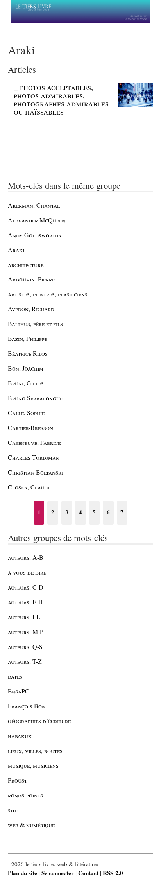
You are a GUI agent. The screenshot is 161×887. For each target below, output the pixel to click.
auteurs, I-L (24, 617)
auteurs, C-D (25, 587)
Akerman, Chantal (34, 205)
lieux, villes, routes (35, 750)
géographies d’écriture (39, 721)
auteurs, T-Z (25, 661)
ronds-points (25, 795)
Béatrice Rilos (28, 353)
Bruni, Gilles (26, 383)
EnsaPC (18, 691)
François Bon (26, 706)
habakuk (20, 735)
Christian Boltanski (35, 472)
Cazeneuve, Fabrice (34, 442)
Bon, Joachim (25, 368)
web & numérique (31, 825)
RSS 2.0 (113, 873)
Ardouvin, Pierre (31, 279)
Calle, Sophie (26, 413)
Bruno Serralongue (35, 398)
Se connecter (57, 873)
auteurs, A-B (25, 557)
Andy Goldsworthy (35, 235)
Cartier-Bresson (30, 427)
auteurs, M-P (25, 631)
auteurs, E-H (25, 602)
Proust (17, 780)
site (13, 810)
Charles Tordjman (33, 457)
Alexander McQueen (36, 220)
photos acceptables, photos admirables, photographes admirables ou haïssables (61, 99)
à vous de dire (27, 572)
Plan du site (22, 873)
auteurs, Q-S (25, 646)
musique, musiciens (33, 765)
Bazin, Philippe (27, 338)
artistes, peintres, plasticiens (48, 294)
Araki (16, 249)
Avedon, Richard (31, 309)
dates (15, 676)
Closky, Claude (29, 487)
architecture (25, 264)
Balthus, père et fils (35, 323)
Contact (88, 873)
